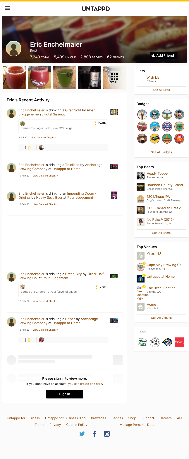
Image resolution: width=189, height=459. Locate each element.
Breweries (98, 418)
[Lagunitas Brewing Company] (154, 343)
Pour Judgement (80, 197)
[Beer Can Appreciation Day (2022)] (154, 115)
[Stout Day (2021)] (142, 139)
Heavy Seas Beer (49, 197)
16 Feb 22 (24, 330)
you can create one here (85, 384)
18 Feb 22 (24, 204)
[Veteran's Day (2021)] (167, 127)
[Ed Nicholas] (41, 147)
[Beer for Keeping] (167, 115)
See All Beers (161, 233)
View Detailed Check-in (43, 137)
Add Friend (165, 55)
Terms (39, 425)
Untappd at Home (66, 169)
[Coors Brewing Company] (179, 343)
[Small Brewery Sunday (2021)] (154, 139)
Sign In (64, 394)
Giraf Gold (73, 110)
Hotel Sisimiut (54, 114)
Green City (73, 274)
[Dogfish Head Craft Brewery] (142, 343)
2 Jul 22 (23, 137)
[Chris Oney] (41, 339)
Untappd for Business (23, 418)
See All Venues (161, 318)
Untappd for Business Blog (65, 418)
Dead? (70, 319)
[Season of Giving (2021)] (154, 127)
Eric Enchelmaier (31, 110)
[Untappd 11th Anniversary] (167, 139)
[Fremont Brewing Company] (167, 343)
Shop (132, 418)
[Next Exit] (179, 127)
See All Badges (161, 152)
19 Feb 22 (24, 175)
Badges (117, 418)
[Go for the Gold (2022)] (142, 115)
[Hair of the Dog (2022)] (179, 115)
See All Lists (161, 90)
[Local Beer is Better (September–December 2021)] (179, 139)
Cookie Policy (76, 425)
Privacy (55, 425)
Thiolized (72, 165)
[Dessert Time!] (142, 127)
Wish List (154, 77)
